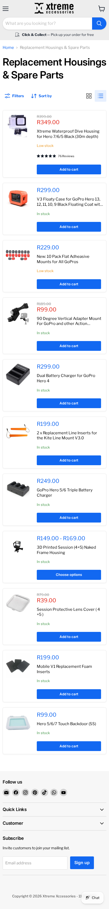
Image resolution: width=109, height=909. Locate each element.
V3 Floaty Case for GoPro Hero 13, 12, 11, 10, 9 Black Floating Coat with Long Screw (69, 204)
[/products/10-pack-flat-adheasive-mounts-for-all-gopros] (18, 255)
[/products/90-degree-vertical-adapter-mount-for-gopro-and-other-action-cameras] (18, 313)
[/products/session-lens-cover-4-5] (18, 603)
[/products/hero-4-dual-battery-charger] (18, 374)
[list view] (100, 96)
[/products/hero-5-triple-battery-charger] (18, 489)
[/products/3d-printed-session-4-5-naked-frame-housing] (18, 546)
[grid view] (89, 96)
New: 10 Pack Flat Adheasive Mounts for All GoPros (63, 259)
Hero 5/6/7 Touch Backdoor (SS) (66, 723)
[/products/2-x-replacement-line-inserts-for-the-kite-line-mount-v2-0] (18, 432)
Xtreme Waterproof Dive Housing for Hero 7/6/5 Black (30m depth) (68, 134)
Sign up (82, 862)
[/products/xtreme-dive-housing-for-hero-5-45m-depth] (18, 125)
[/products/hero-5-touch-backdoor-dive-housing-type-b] (18, 723)
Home (8, 47)
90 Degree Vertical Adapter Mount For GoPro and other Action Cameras (69, 323)
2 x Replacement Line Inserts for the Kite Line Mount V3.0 (67, 436)
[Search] (99, 23)
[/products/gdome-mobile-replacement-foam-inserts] (18, 665)
